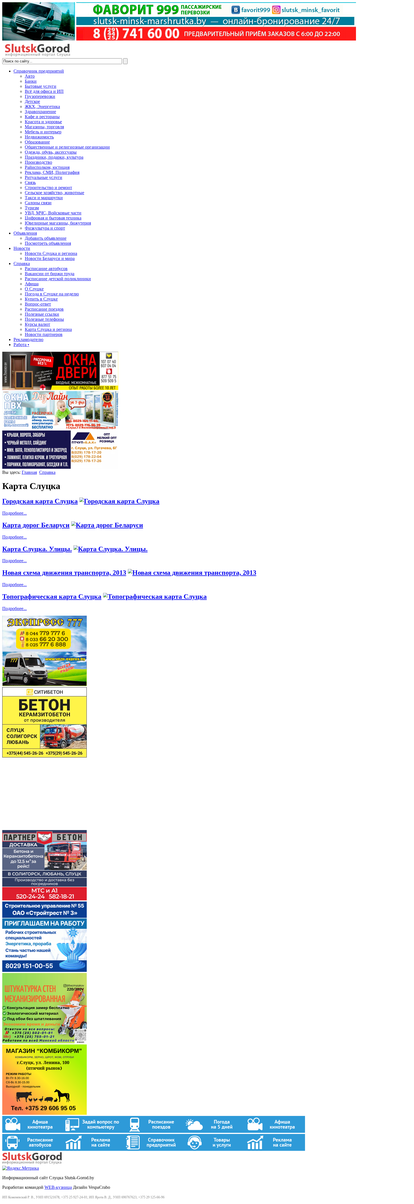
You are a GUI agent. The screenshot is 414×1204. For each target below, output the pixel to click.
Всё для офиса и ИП (44, 91)
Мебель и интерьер (43, 131)
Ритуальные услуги (43, 177)
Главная (29, 472)
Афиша (32, 283)
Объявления (25, 233)
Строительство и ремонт (48, 187)
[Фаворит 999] (179, 39)
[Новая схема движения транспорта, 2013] (192, 572)
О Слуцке (34, 288)
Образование (37, 142)
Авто (30, 76)
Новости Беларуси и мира (50, 258)
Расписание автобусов (46, 268)
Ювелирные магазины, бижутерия (58, 223)
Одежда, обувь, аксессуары (51, 152)
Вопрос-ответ (38, 304)
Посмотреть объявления (48, 243)
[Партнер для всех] (44, 827)
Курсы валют (37, 324)
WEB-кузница (58, 1187)
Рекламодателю (28, 339)
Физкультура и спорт (45, 228)
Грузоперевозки (40, 96)
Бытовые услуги (40, 86)
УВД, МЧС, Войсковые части (53, 212)
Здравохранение (40, 111)
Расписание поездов (44, 309)
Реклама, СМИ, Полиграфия (52, 172)
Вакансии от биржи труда (49, 273)
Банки (31, 81)
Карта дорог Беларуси (36, 525)
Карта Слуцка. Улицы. (37, 549)
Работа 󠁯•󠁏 (21, 344)
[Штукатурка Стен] (44, 1041)
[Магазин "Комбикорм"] (44, 1113)
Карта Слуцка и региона (48, 329)
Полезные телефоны (44, 319)
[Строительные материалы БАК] (60, 467)
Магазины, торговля (44, 126)
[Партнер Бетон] (44, 898)
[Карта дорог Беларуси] (107, 525)
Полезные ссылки (42, 314)
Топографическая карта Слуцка (51, 596)
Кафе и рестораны (42, 116)
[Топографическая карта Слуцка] (155, 596)
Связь (30, 182)
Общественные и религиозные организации (67, 147)
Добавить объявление (45, 238)
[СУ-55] (44, 970)
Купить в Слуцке (41, 299)
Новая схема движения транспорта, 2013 (64, 572)
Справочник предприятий (39, 71)
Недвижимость (39, 136)
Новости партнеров (44, 334)
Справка (22, 263)
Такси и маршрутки (44, 197)
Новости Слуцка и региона (51, 253)
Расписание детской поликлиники (58, 278)
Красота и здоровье (43, 121)
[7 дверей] (60, 388)
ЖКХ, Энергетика (42, 106)
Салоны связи (38, 202)
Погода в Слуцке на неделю (52, 294)
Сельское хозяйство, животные (54, 192)
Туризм (32, 207)
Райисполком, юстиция (47, 167)
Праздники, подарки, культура (54, 157)
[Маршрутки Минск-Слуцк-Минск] (44, 684)
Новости (22, 248)
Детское (32, 101)
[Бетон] (44, 756)
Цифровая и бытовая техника (53, 218)
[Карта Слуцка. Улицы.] (111, 549)
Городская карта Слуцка (40, 501)
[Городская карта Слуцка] (119, 501)
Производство (38, 162)
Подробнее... (14, 513)
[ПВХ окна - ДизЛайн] (60, 427)
